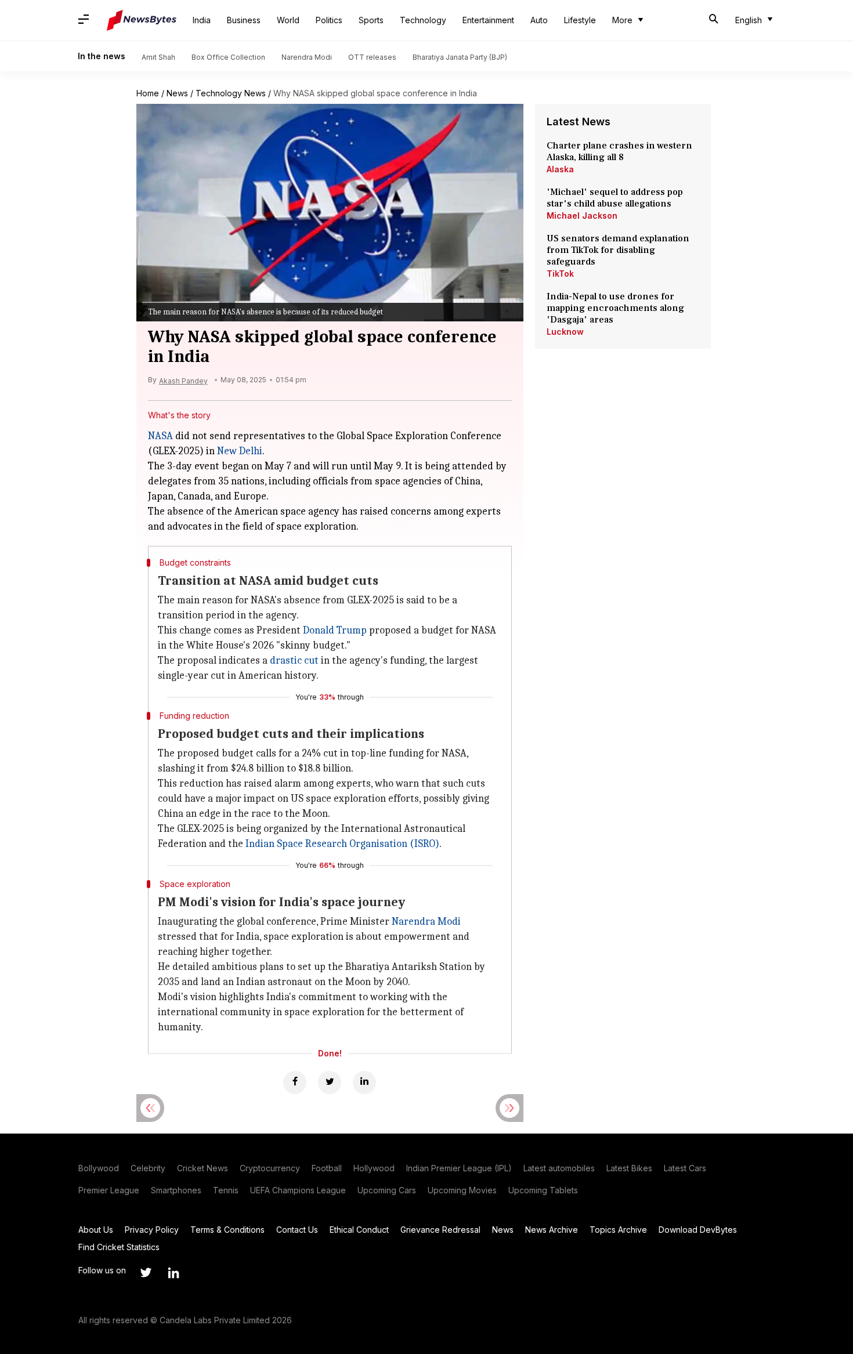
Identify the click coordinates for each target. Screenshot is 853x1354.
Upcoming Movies (462, 1190)
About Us (95, 1229)
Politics (329, 20)
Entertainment (488, 20)
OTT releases (372, 57)
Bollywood (98, 1168)
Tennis (225, 1190)
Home (147, 93)
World (288, 20)
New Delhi (239, 451)
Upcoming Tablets (543, 1190)
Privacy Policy (152, 1229)
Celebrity (148, 1168)
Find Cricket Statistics (119, 1247)
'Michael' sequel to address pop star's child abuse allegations (615, 197)
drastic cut (294, 660)
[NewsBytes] (141, 20)
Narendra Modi (306, 57)
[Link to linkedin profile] (173, 1273)
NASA (160, 436)
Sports (371, 20)
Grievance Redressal (440, 1229)
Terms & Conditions (227, 1229)
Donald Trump (335, 630)
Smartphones (176, 1190)
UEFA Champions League (298, 1190)
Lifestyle (580, 20)
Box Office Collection (228, 57)
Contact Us (297, 1229)
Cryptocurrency (270, 1168)
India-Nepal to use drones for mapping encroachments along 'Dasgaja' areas (615, 308)
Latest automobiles (559, 1168)
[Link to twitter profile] (146, 1273)
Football (327, 1168)
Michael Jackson (582, 215)
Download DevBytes (698, 1229)
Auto (539, 20)
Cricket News (202, 1168)
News (177, 93)
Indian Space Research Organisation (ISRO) (342, 844)
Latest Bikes (629, 1168)
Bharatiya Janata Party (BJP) (460, 57)
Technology (423, 20)
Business (244, 20)
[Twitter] (329, 1082)
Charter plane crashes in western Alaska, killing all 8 (619, 151)
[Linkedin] (364, 1082)
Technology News (231, 93)
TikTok (560, 273)
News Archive (551, 1229)
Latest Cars (685, 1168)
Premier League (108, 1190)
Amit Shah (158, 57)
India (202, 20)
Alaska (560, 169)
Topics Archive (618, 1229)
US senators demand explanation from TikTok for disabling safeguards (618, 250)
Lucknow (565, 331)
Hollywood (374, 1168)
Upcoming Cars (386, 1190)
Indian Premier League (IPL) (459, 1168)
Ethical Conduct (359, 1229)
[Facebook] (294, 1082)
